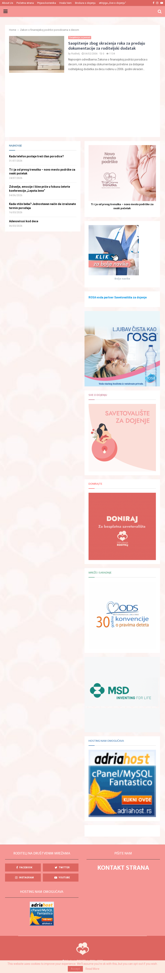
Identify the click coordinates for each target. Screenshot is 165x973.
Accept (75, 968)
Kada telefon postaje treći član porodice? (36, 156)
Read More (92, 968)
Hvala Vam (65, 2)
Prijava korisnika (46, 2)
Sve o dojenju (98, 394)
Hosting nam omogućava (106, 740)
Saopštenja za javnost (79, 37)
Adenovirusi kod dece (23, 221)
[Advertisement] (82, 105)
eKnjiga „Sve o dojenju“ (112, 2)
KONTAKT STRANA (123, 867)
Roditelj (75, 53)
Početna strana (25, 2)
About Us (7, 2)
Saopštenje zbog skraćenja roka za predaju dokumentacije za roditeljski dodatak (106, 46)
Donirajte (95, 483)
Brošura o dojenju (85, 2)
